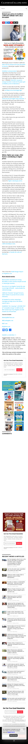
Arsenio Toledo (12, 20)
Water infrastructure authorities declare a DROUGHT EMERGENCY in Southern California (15, 651)
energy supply (21, 341)
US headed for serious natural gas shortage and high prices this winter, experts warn (12, 301)
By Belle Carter (15, 616)
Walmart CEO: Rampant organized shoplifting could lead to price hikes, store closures (16, 686)
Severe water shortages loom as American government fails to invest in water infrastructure (16, 678)
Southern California (7, 348)
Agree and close (13, 735)
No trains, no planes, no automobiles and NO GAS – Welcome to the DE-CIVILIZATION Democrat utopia (16, 583)
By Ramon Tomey (16, 688)
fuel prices (5, 343)
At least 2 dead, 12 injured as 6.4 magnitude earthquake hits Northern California (16, 644)
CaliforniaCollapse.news (8, 244)
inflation (17, 343)
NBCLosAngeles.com (7, 320)
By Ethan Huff (15, 593)
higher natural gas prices (15, 181)
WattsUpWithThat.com (8, 317)
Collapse (15, 339)
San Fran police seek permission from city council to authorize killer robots (16, 699)
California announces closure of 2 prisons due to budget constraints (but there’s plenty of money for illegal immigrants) (16, 636)
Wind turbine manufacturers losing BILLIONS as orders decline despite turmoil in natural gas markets (14, 281)
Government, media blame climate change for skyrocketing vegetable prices (15, 659)
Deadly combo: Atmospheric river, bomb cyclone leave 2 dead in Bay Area (15, 613)
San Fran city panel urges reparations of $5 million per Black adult (16, 569)
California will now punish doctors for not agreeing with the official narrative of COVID (16, 620)
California (18, 338)
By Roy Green (15, 640)
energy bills (5, 341)
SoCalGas (17, 347)
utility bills (16, 348)
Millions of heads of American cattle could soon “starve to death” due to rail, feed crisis (15, 590)
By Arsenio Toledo (16, 600)
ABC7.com (4, 323)
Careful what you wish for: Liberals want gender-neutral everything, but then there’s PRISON (16, 666)
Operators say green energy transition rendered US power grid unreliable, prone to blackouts (13, 81)
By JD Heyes (15, 566)
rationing (4, 347)
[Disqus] (14, 454)
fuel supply (11, 343)
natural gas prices (10, 345)
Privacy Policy (11, 732)
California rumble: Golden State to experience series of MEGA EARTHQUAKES (15, 576)
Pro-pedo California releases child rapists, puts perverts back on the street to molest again (15, 693)
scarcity (12, 347)
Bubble (13, 338)
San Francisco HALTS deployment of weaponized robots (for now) (15, 672)
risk (9, 347)
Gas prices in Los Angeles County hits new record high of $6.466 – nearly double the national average (13, 288)
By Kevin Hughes (16, 579)
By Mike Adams (15, 586)
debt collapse (21, 339)
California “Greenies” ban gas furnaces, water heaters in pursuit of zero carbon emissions (13, 294)
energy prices (13, 341)
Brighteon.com (8, 273)
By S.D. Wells (15, 668)
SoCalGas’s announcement (9, 71)
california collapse (7, 339)
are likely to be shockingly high (13, 90)
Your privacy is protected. (8, 374)
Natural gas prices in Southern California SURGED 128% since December (14, 597)
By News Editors (16, 572)
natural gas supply (20, 345)
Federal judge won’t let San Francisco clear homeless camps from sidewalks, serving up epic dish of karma (16, 628)
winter (21, 348)
